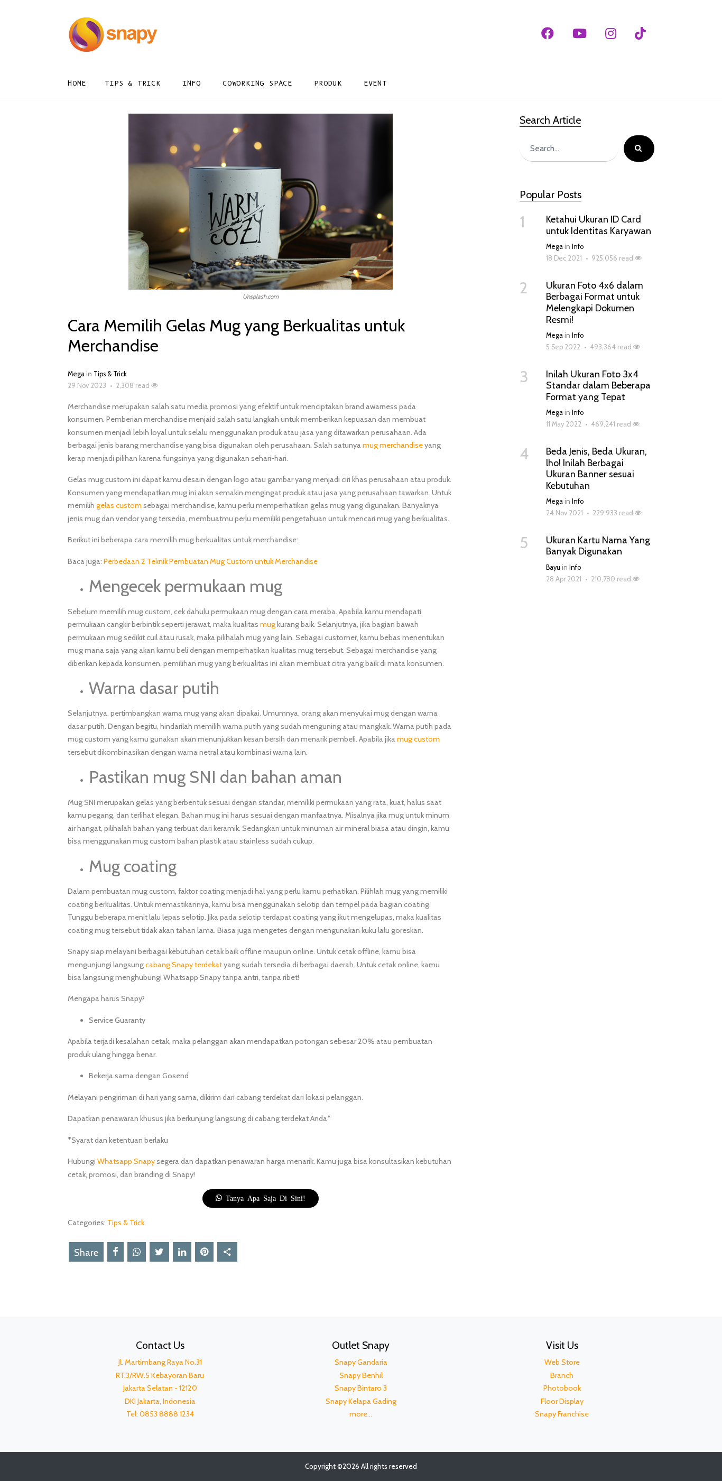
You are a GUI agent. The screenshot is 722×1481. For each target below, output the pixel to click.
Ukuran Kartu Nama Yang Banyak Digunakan (598, 546)
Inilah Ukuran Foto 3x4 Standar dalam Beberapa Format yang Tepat (598, 385)
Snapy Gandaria (361, 1362)
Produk (328, 83)
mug (267, 624)
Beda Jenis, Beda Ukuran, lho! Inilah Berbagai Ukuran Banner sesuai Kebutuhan (596, 469)
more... (360, 1414)
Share (86, 1252)
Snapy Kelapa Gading (361, 1401)
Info (191, 83)
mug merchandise (393, 445)
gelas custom (119, 505)
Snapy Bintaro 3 (361, 1388)
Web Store (562, 1362)
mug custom (418, 739)
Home (77, 83)
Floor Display (562, 1401)
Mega (76, 374)
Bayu (553, 567)
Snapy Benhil (361, 1375)
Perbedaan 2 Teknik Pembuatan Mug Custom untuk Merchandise (211, 561)
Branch (561, 1375)
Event (375, 83)
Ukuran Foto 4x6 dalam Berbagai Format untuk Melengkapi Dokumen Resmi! (594, 303)
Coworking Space (257, 83)
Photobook (562, 1388)
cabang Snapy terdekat (183, 964)
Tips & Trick (133, 83)
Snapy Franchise (562, 1414)
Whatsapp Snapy (126, 1161)
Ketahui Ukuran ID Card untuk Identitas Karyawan (598, 225)
